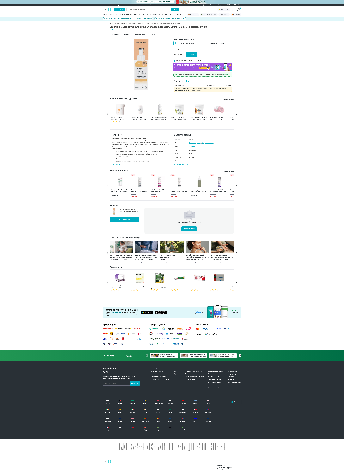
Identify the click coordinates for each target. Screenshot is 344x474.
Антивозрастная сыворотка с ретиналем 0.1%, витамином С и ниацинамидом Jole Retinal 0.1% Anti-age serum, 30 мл (179, 191)
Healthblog (238, 5)
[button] (187, 43)
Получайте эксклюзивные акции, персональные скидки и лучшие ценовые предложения (119, 377)
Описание (126, 34)
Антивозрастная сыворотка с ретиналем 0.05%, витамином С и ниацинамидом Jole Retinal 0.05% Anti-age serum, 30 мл (140, 191)
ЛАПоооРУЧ (231, 376)
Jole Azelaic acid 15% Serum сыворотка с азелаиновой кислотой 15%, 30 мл (218, 191)
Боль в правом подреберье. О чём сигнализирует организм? (146, 256)
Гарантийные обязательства (193, 371)
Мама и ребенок (232, 371)
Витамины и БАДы (139, 14)
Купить (191, 54)
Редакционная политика (192, 374)
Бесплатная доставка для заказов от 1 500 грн (171, 18)
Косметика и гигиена (126, 14)
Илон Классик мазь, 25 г (178, 286)
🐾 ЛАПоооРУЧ (224, 14)
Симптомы (231, 387)
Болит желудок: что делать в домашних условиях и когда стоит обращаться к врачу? (121, 256)
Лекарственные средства (110, 14)
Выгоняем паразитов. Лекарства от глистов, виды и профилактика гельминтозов (222, 256)
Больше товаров (228, 99)
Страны (176, 374)
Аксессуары (231, 385)
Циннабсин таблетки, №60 (139, 286)
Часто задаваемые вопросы (139, 5)
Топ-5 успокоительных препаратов (168, 256)
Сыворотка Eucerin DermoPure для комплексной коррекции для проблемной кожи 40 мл (120, 191)
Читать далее (116, 164)
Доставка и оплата (123, 5)
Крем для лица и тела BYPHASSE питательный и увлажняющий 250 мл (217, 118)
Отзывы (152, 34)
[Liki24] (107, 461)
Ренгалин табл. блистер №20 (198, 286)
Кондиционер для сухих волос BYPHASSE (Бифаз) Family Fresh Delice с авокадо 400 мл (159, 118)
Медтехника (211, 385)
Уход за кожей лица (120, 23)
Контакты (112, 5)
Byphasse (113, 30)
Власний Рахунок (210, 5)
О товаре (115, 34)
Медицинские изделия (168, 14)
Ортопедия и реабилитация (216, 387)
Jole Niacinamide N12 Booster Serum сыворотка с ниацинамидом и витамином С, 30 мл (159, 191)
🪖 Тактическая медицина (208, 14)
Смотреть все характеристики (183, 164)
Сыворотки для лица (136, 23)
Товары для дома (233, 374)
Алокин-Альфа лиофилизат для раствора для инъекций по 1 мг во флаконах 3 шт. (218, 287)
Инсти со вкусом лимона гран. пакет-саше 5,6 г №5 (158, 287)
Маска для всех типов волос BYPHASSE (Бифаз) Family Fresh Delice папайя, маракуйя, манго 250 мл (198, 118)
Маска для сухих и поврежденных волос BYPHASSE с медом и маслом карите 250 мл (119, 118)
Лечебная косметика (153, 14)
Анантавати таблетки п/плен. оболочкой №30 (120, 287)
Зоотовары (231, 379)
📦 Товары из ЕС (193, 14)
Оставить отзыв (124, 219)
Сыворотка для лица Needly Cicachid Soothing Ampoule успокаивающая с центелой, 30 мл (198, 191)
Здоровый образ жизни (234, 382)
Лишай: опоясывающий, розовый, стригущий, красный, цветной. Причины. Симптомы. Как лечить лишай (197, 256)
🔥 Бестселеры (236, 14)
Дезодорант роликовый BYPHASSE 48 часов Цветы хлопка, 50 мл (139, 118)
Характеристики (139, 34)
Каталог (105, 5)
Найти (175, 9)
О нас (151, 5)
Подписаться (135, 383)
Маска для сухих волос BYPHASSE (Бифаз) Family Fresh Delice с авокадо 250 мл (179, 118)
